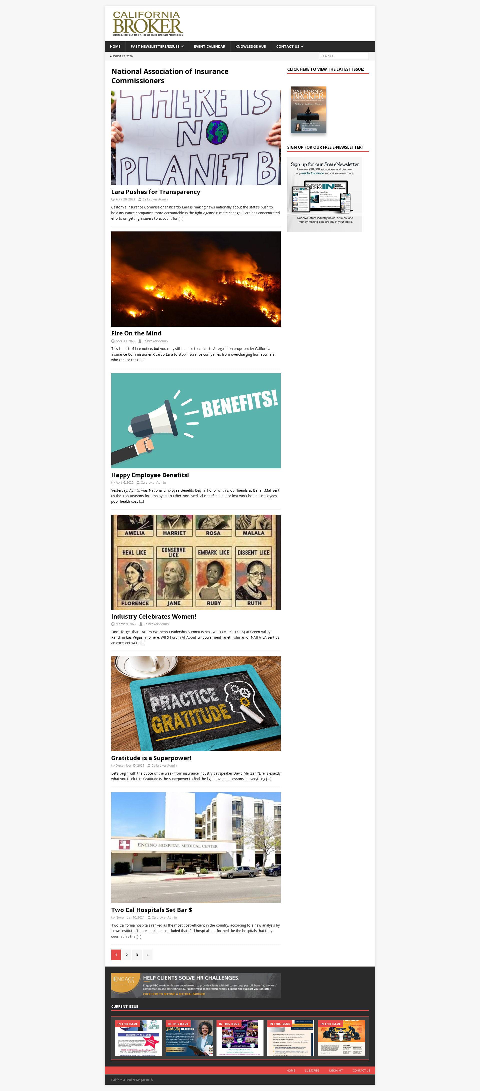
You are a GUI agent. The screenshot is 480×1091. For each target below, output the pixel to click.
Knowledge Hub (251, 46)
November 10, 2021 (130, 917)
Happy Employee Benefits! (150, 475)
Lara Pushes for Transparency (155, 191)
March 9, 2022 (126, 624)
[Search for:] (344, 55)
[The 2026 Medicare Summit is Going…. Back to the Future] (240, 1038)
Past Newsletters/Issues (155, 46)
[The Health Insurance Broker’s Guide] (290, 1038)
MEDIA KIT (336, 1070)
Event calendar (209, 46)
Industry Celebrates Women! (153, 616)
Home (115, 46)
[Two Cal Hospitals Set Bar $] (196, 847)
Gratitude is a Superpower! (151, 758)
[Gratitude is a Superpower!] (196, 703)
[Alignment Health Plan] (341, 1038)
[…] (181, 218)
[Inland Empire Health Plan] (189, 1038)
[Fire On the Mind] (196, 279)
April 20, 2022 (125, 199)
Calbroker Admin (155, 199)
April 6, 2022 (125, 482)
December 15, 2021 (130, 765)
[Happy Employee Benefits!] (196, 420)
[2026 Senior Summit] (138, 1038)
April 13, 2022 (125, 341)
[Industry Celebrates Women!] (196, 562)
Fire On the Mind (136, 333)
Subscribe (312, 1070)
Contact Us (287, 46)
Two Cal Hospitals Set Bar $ (151, 910)
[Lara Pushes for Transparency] (196, 137)
